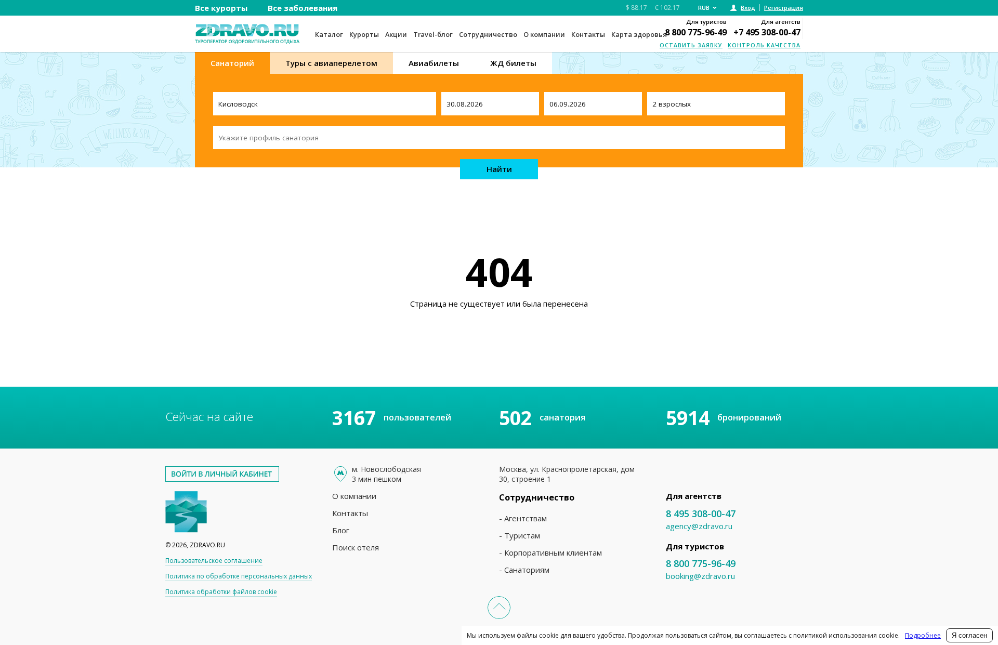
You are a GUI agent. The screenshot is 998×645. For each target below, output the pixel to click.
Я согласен (969, 635)
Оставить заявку (691, 45)
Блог (340, 530)
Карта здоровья (639, 34)
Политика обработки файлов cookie (221, 591)
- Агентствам (523, 518)
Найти (499, 169)
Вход (748, 7)
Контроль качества (764, 45)
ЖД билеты (513, 63)
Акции (396, 34)
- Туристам (519, 535)
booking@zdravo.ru (700, 576)
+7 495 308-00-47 (766, 32)
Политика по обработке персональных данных (238, 576)
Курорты (364, 34)
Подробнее (923, 635)
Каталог (329, 34)
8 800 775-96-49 (696, 32)
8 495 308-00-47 (701, 513)
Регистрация (783, 7)
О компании (544, 34)
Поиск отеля (355, 547)
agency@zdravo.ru (699, 526)
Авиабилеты (434, 63)
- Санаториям (524, 569)
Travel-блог (433, 34)
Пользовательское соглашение (213, 560)
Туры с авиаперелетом (331, 63)
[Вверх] (499, 607)
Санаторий (232, 63)
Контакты (588, 34)
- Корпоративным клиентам (550, 552)
